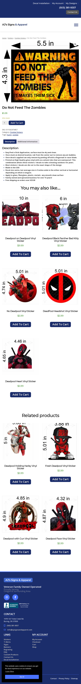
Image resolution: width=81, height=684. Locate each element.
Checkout (36, 642)
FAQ (5, 652)
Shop (34, 647)
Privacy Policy (64, 678)
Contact (53, 678)
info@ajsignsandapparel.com (19, 630)
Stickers (10, 38)
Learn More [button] (9, 671)
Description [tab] (10, 141)
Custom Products (11, 654)
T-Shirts (7, 642)
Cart (34, 644)
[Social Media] (8, 598)
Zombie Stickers (20, 38)
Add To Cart (17, 122)
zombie (15, 135)
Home (4, 38)
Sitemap (74, 678)
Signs (6, 644)
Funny (9, 135)
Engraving (8, 649)
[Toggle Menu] (76, 25)
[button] (75, 44)
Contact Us (72, 12)
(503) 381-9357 (67, 7)
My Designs (71, 3)
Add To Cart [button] (20, 254)
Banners (7, 647)
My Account (57, 3)
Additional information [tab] (27, 141)
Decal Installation (41, 3)
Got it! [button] (22, 677)
